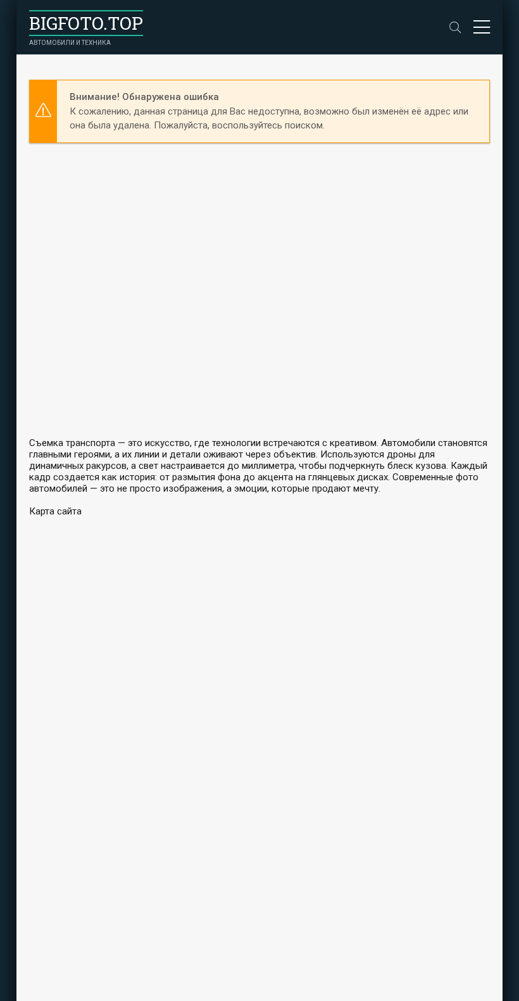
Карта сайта (55, 511)
